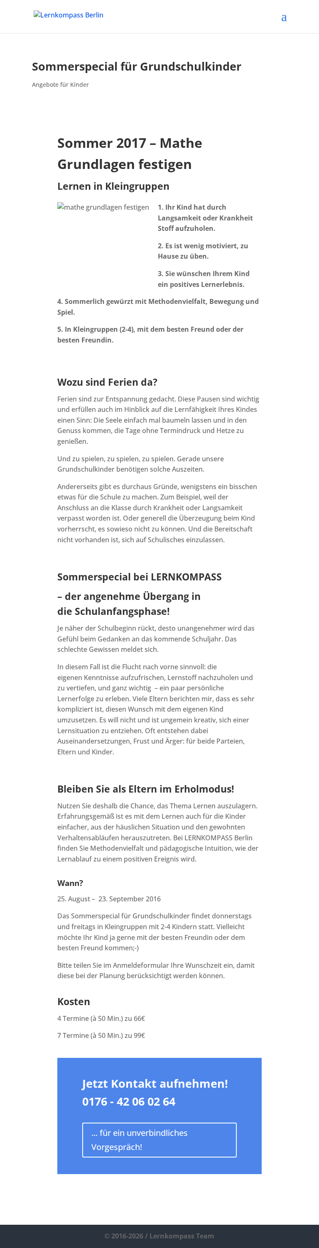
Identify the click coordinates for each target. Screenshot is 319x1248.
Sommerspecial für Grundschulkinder (136, 66)
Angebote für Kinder (60, 84)
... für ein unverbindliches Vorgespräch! (139, 1140)
